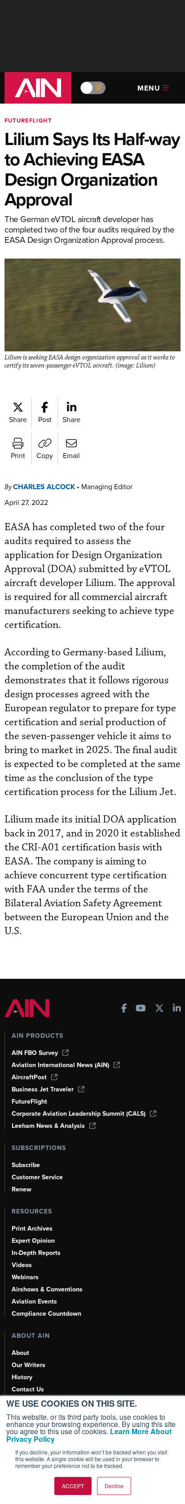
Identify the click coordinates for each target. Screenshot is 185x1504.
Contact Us (28, 1389)
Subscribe (26, 1165)
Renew (21, 1189)
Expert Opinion (33, 1241)
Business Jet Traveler (43, 1089)
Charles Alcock (44, 487)
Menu (148, 88)
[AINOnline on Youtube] (141, 1009)
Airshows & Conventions (47, 1289)
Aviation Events (34, 1301)
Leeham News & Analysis (48, 1126)
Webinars (25, 1277)
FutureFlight (28, 120)
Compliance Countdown (46, 1314)
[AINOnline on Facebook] (124, 1009)
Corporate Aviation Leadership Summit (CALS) (78, 1114)
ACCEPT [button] (73, 1486)
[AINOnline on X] (159, 1009)
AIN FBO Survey (35, 1053)
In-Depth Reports (36, 1253)
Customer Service (37, 1177)
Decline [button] (114, 1486)
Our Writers (28, 1365)
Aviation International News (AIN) (60, 1065)
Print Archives (32, 1228)
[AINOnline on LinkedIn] (177, 1009)
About (20, 1353)
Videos (22, 1265)
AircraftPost (29, 1077)
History (22, 1377)
